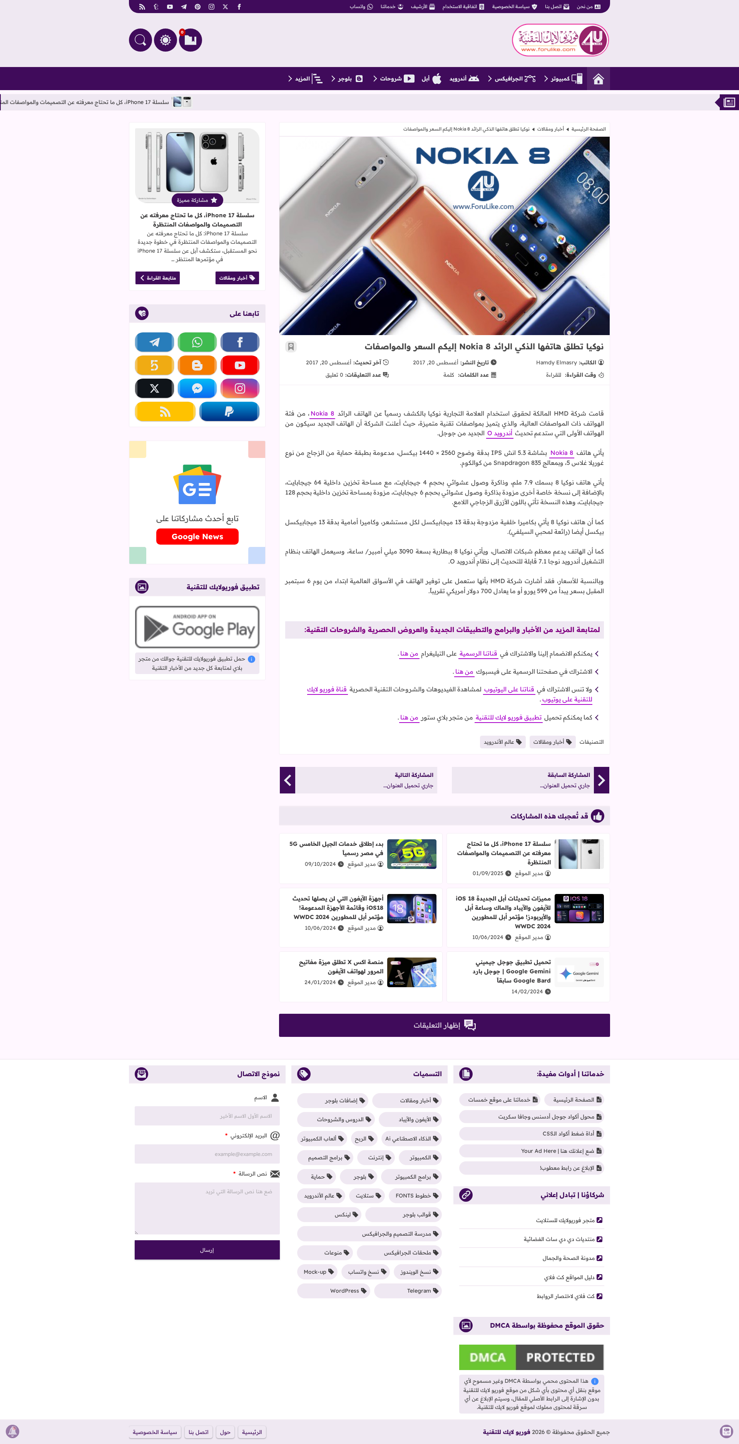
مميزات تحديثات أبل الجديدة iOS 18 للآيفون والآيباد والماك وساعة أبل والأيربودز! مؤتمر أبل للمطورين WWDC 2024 (503, 912)
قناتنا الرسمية (478, 653)
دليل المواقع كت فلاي (569, 1277)
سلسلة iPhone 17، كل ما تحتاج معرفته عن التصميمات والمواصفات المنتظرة (113, 102)
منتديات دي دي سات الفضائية (559, 1239)
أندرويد (458, 78)
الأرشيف (419, 6)
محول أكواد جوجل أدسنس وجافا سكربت (546, 1116)
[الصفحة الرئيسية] (598, 78)
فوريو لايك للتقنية (506, 1432)
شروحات (391, 78)
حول (225, 1432)
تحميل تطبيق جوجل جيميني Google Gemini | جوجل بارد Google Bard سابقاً (512, 971)
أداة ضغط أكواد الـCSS (568, 1133)
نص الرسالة (250, 1173)
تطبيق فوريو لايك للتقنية (509, 717)
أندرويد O (499, 433)
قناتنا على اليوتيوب (509, 689)
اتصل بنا (553, 6)
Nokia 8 (322, 413)
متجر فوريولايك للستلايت (565, 1220)
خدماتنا (388, 6)
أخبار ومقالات (550, 129)
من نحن (585, 6)
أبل (426, 78)
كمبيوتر (560, 78)
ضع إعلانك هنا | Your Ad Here (557, 1150)
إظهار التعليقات (437, 1025)
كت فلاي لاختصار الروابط (566, 1296)
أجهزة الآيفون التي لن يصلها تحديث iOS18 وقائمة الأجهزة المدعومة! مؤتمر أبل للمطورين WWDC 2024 (338, 908)
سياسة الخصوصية (511, 6)
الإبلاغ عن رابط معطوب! (567, 1167)
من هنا (409, 653)
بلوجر (345, 78)
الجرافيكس (509, 78)
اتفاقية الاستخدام (460, 6)
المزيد (302, 78)
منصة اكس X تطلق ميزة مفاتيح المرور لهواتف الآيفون (341, 966)
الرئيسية (252, 1432)
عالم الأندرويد (499, 741)
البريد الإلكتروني (246, 1135)
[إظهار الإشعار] (12, 1431)
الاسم (260, 1097)
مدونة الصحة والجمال (569, 1257)
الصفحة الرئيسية (589, 129)
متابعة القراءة (161, 278)
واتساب (357, 6)
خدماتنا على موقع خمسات (499, 1099)
